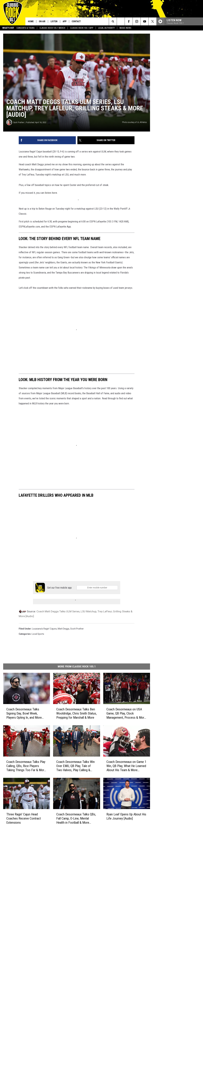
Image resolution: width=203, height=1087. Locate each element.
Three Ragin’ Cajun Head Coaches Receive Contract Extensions (23, 818)
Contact (76, 21)
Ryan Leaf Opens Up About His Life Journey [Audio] (126, 816)
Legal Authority (106, 28)
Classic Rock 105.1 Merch (52, 28)
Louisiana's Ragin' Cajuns (44, 628)
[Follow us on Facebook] (129, 21)
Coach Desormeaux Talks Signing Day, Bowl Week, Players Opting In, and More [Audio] (24, 713)
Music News (125, 28)
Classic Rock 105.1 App (81, 28)
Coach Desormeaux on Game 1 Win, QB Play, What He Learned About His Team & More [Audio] (126, 766)
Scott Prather (18, 122)
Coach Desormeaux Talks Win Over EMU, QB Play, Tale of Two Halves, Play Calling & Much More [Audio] (75, 766)
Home (31, 21)
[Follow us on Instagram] (137, 21)
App (64, 21)
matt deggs (63, 628)
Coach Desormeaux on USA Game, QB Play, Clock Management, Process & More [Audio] (126, 713)
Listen (54, 21)
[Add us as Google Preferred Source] (121, 21)
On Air (42, 21)
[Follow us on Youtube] (144, 21)
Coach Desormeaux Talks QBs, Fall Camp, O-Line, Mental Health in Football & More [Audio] (76, 818)
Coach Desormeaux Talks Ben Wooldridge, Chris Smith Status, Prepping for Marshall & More (76, 713)
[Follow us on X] (152, 21)
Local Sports (38, 634)
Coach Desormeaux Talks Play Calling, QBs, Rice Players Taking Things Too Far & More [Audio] (26, 766)
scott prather (77, 628)
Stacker (23, 247)
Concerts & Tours (25, 28)
